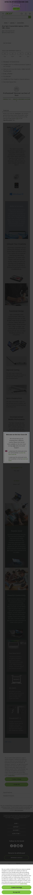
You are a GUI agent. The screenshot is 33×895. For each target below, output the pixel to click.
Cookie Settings (16, 887)
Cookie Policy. (23, 883)
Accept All (16, 892)
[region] (16, 879)
